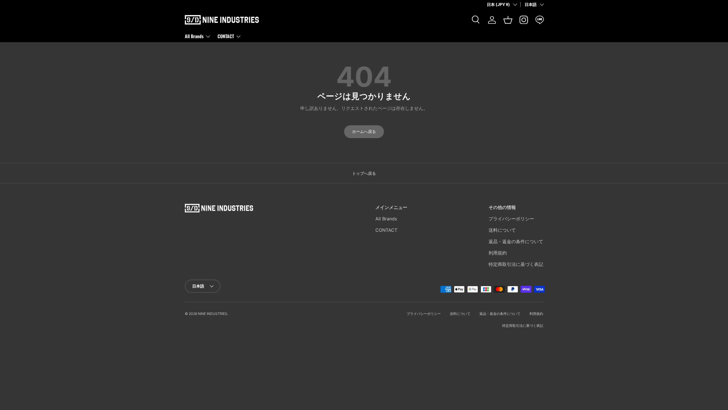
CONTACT (226, 36)
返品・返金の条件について (516, 241)
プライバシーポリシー (511, 219)
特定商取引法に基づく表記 (516, 264)
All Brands (194, 36)
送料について (502, 230)
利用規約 (498, 253)
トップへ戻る (364, 173)
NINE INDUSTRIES (212, 313)
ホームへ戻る (364, 131)
